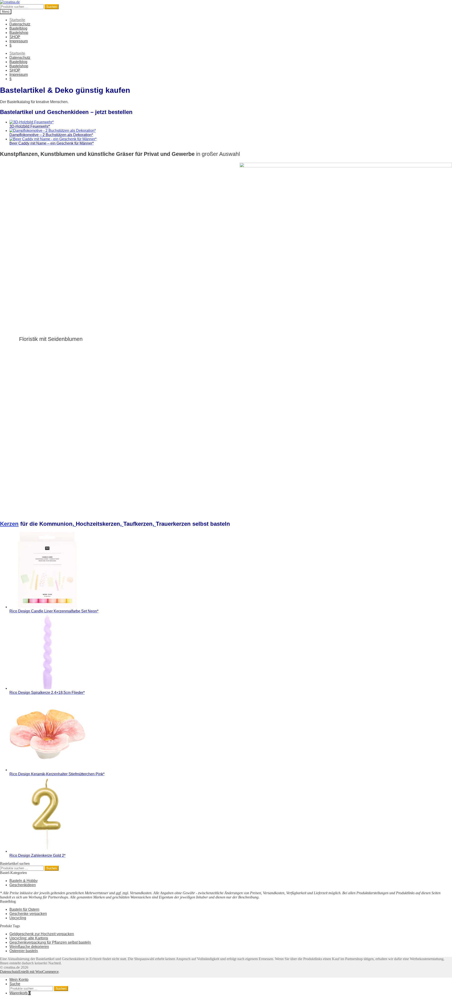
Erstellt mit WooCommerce (38, 972)
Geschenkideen (22, 885)
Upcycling (17, 918)
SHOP (14, 37)
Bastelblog (18, 28)
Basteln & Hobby (23, 881)
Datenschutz (19, 24)
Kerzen (9, 524)
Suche (14, 984)
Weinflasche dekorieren (29, 947)
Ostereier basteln (23, 951)
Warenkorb (20, 993)
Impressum (18, 41)
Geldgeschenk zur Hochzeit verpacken (41, 934)
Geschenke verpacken (28, 914)
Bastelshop (18, 33)
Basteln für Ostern (24, 909)
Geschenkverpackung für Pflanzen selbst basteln (50, 942)
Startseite (17, 20)
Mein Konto (18, 980)
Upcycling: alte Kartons (28, 938)
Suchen (51, 6)
